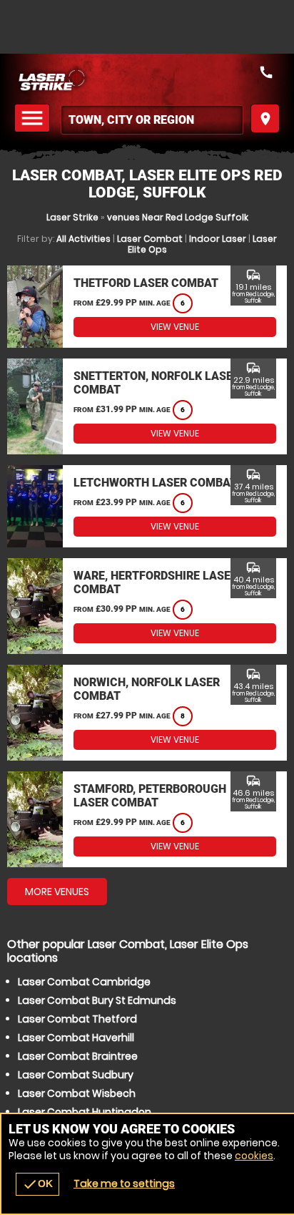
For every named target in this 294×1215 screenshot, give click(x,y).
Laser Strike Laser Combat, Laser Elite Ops (147, 79)
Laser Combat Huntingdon (84, 1112)
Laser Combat (150, 239)
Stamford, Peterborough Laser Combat (150, 795)
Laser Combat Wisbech (77, 1093)
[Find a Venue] (152, 120)
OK (37, 1184)
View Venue (175, 327)
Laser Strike (72, 217)
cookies (254, 1155)
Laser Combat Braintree (78, 1056)
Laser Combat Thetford (77, 1019)
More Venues (57, 891)
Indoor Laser (217, 239)
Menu (34, 118)
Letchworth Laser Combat (155, 482)
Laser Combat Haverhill (76, 1037)
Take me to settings (124, 1183)
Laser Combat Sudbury (75, 1075)
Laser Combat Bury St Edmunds (97, 1000)
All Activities (83, 239)
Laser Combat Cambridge (84, 982)
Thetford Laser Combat (146, 283)
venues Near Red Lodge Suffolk (177, 217)
